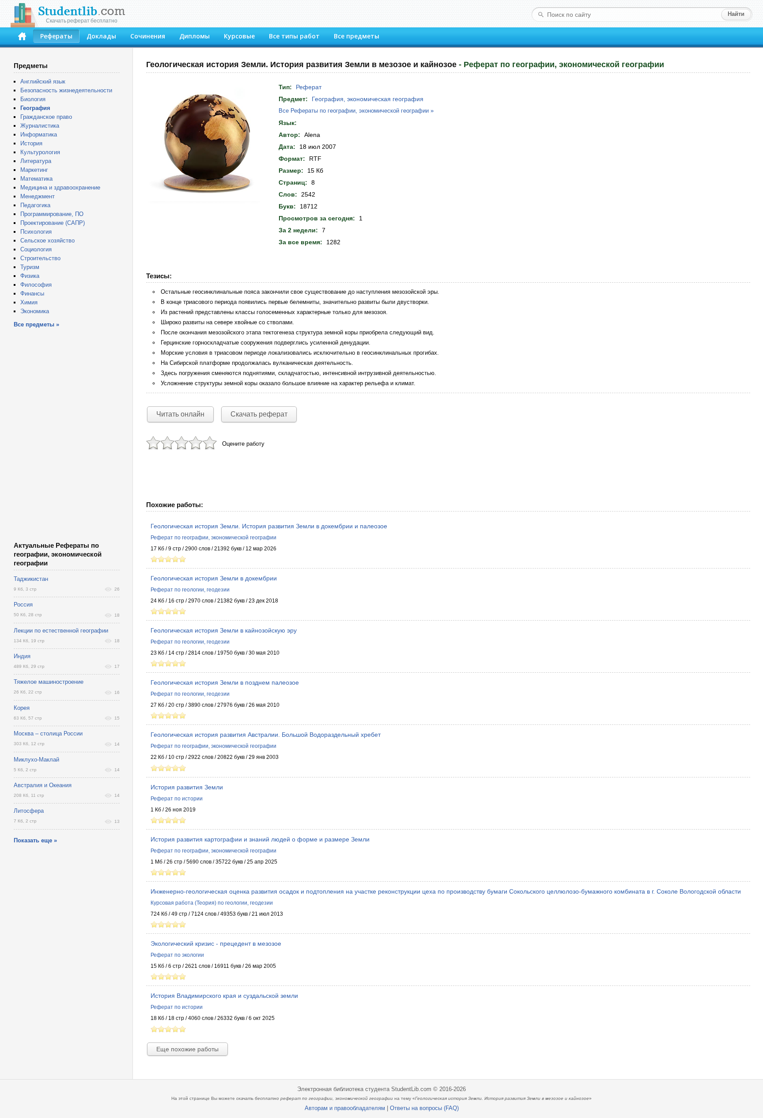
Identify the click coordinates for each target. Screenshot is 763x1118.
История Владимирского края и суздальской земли (224, 995)
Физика (29, 276)
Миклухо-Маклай (36, 759)
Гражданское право (46, 117)
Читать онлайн (180, 414)
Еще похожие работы (187, 1049)
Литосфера (29, 810)
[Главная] (22, 36)
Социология (36, 249)
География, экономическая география (367, 98)
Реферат (308, 87)
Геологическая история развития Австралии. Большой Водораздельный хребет (266, 734)
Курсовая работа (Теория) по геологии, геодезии (212, 903)
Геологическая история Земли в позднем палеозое (225, 682)
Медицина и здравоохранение (60, 187)
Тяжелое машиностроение (48, 681)
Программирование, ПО (51, 214)
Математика (36, 178)
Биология (32, 99)
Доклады (101, 36)
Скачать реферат (258, 414)
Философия (36, 284)
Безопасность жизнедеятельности (66, 90)
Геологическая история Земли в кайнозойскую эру (224, 630)
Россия (23, 604)
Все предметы (356, 36)
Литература (35, 161)
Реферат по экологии (177, 955)
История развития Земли (187, 787)
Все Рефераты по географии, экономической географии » (356, 110)
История (31, 143)
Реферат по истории (177, 799)
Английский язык (42, 81)
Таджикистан (31, 579)
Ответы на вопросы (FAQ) (424, 1108)
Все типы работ (294, 36)
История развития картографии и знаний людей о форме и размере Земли (260, 839)
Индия (22, 656)
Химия (29, 302)
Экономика (34, 311)
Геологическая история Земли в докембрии (214, 578)
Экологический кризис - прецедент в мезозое (216, 943)
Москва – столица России (48, 733)
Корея (22, 708)
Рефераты (56, 36)
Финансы (32, 293)
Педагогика (35, 205)
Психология (36, 231)
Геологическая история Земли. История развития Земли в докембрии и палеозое (269, 526)
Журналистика (39, 125)
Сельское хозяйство (47, 240)
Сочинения (147, 36)
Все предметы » (36, 324)
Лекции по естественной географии (61, 630)
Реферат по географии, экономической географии (213, 537)
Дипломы (194, 36)
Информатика (38, 134)
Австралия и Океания (43, 785)
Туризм (29, 267)
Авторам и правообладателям (345, 1108)
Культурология (40, 152)
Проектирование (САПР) (52, 223)
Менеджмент (37, 196)
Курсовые (239, 36)
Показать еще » (35, 840)
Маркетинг (34, 170)
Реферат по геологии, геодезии (190, 590)
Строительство (40, 258)
